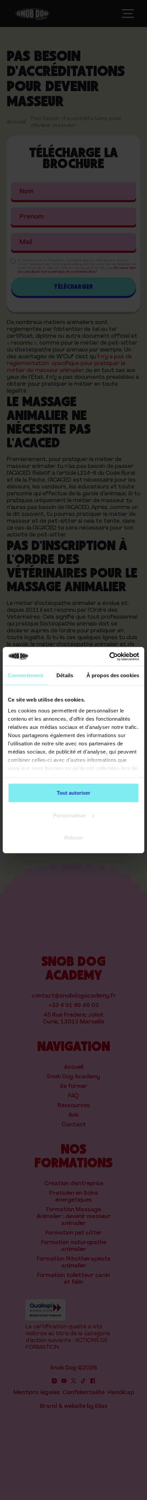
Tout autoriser (73, 793)
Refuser (73, 838)
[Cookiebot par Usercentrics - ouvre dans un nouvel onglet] (109, 656)
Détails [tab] (64, 675)
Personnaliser (69, 815)
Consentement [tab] (25, 675)
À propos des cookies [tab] (112, 675)
